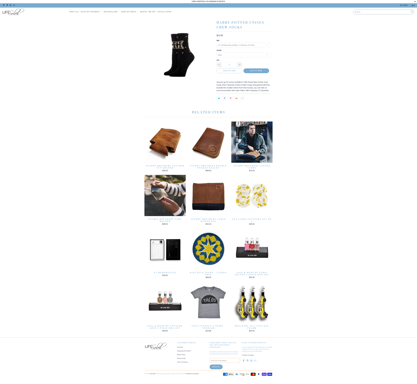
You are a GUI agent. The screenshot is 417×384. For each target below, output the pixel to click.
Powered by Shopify (192, 374)
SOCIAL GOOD (165, 12)
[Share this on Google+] (236, 98)
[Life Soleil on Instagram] (10, 5)
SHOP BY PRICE (129, 12)
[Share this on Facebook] (224, 98)
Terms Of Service (182, 362)
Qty (218, 60)
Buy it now (256, 71)
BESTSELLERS (110, 12)
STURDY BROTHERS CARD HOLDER (165, 195)
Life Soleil (153, 374)
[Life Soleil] (34, 12)
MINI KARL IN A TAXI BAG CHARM (252, 302)
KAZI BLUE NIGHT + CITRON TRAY (208, 249)
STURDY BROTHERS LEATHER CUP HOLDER (165, 142)
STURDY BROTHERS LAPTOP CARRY (252, 142)
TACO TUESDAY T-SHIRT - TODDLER (208, 302)
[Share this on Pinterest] (230, 98)
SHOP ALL (74, 12)
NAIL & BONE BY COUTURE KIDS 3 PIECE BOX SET (165, 302)
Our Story (180, 347)
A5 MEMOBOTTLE (165, 249)
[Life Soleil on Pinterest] (7, 5)
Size (218, 40)
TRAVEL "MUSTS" (148, 12)
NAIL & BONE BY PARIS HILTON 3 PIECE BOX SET (252, 249)
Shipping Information (184, 351)
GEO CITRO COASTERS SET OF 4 (252, 195)
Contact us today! (248, 355)
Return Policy (181, 354)
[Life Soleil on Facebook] (4, 5)
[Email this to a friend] (242, 98)
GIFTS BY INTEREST (90, 12)
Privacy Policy (181, 358)
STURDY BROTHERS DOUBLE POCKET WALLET (208, 142)
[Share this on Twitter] (219, 98)
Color (219, 50)
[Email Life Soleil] (14, 5)
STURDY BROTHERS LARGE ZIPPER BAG (208, 195)
